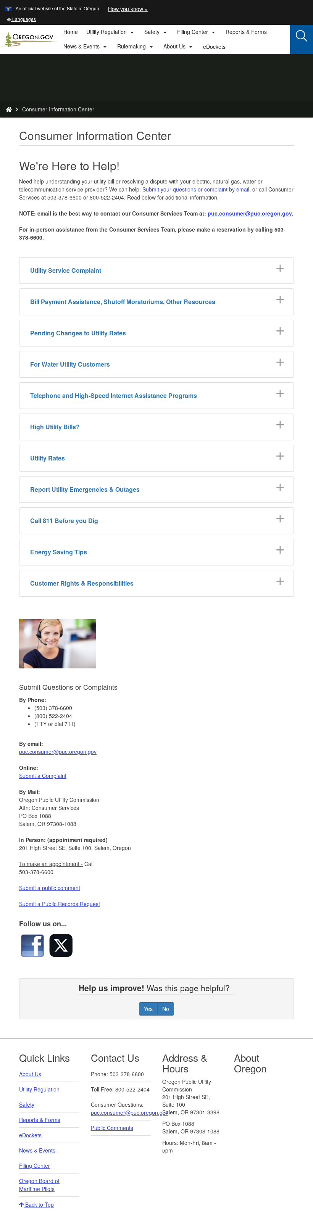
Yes (148, 1009)
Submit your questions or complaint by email (195, 189)
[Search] (301, 36)
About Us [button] (179, 46)
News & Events (37, 1150)
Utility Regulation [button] (111, 32)
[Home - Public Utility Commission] (9, 109)
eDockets (216, 48)
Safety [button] (156, 32)
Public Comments (112, 1128)
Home (70, 31)
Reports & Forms (246, 31)
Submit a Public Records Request (59, 904)
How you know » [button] (128, 9)
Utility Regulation (39, 1089)
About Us (30, 1074)
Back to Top (39, 1204)
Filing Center (34, 1165)
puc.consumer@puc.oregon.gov (250, 213)
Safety (26, 1104)
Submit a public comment (49, 888)
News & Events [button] (86, 46)
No (165, 1009)
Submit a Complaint (42, 775)
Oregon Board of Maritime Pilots (39, 1185)
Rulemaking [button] (136, 46)
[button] (21, 19)
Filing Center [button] (197, 32)
